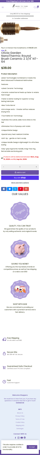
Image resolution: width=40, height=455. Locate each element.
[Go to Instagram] (18, 438)
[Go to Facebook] (4, 189)
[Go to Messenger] (9, 189)
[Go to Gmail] (26, 189)
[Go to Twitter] (15, 189)
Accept (32, 447)
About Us (20, 413)
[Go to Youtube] (21, 438)
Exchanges (20, 429)
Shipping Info (20, 425)
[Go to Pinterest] (20, 189)
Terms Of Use (20, 419)
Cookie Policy (20, 422)
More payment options (20, 183)
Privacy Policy (20, 416)
